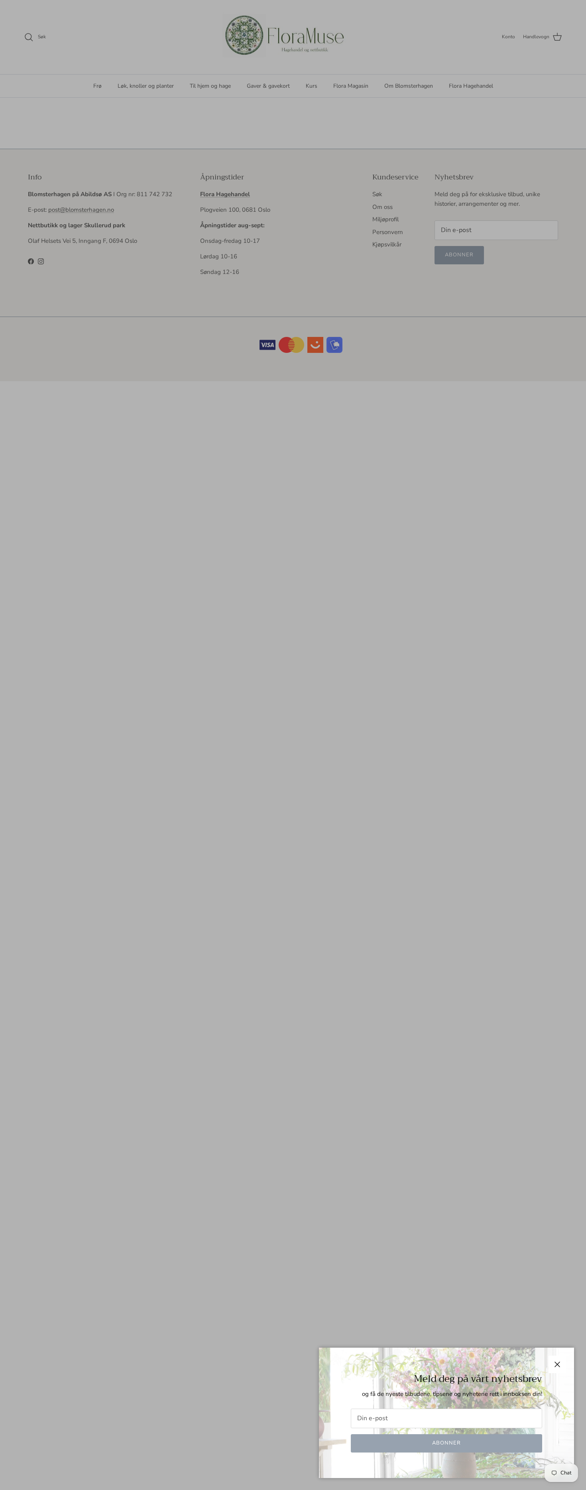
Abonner (446, 1443)
